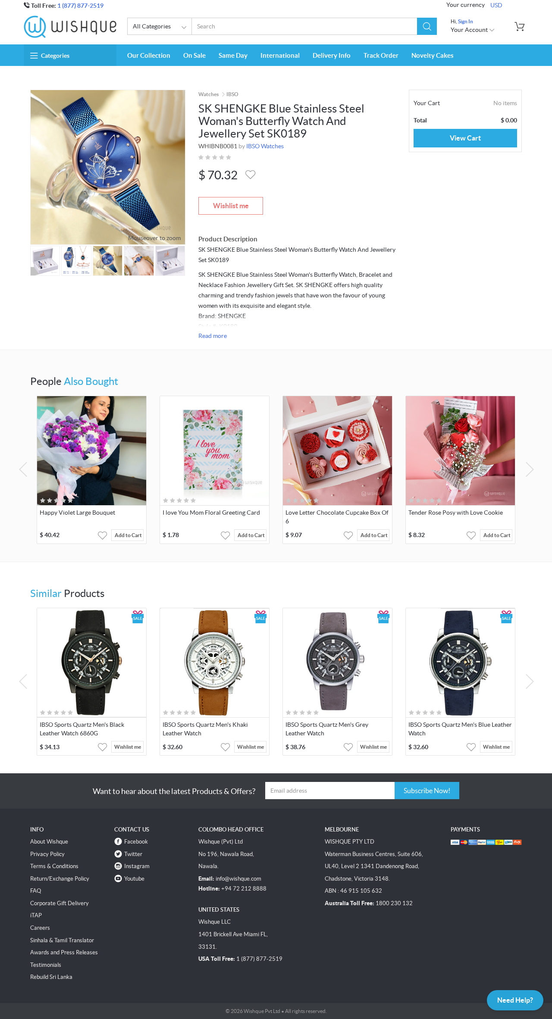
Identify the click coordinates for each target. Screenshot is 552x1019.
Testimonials (45, 965)
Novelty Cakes (432, 55)
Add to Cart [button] (128, 535)
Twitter (133, 854)
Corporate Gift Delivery (59, 903)
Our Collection (148, 55)
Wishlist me (231, 205)
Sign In (465, 21)
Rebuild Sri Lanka (51, 977)
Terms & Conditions (54, 866)
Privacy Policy (47, 854)
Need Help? (515, 1000)
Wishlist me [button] (127, 747)
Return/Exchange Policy (59, 878)
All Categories (152, 26)
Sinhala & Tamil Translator (62, 940)
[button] (427, 26)
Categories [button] (55, 55)
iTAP (36, 915)
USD (496, 5)
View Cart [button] (465, 138)
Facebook (136, 841)
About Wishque (49, 841)
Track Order (381, 55)
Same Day (233, 55)
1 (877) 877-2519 (80, 5)
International (280, 55)
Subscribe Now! (427, 790)
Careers (40, 928)
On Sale (194, 55)
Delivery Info (332, 55)
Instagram (137, 866)
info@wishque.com (238, 878)
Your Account (470, 29)
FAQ (35, 891)
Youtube (134, 878)
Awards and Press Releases (64, 952)
